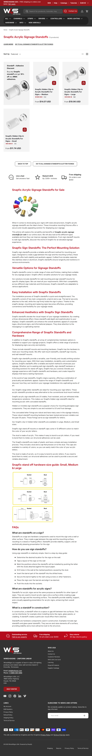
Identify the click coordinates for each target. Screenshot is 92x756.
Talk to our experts (19, 637)
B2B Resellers (8, 709)
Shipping (50, 748)
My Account (7, 706)
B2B (49, 3)
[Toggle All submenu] (10, 18)
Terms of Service (9, 720)
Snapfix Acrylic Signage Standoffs (19, 30)
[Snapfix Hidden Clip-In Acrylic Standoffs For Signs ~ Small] (16, 122)
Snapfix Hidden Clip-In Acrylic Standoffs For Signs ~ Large (73, 91)
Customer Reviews (54, 657)
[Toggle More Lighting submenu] (81, 18)
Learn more (8, 44)
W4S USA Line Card (54, 659)
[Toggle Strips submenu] (35, 18)
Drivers (41, 18)
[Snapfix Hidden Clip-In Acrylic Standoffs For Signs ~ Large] (75, 75)
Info (21, 23)
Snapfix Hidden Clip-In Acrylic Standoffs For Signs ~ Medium (44, 91)
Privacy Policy (8, 712)
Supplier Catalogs (53, 668)
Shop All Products (53, 665)
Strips (30, 18)
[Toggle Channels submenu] (24, 18)
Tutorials (73, 3)
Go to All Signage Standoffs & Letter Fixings (34, 44)
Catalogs (63, 3)
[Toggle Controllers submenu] (63, 18)
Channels (18, 18)
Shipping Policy (8, 718)
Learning (50, 662)
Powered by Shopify (26, 744)
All (6, 18)
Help (55, 3)
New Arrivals (35, 23)
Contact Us (51, 654)
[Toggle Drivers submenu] (47, 18)
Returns (58, 748)
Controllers (56, 18)
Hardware (9, 23)
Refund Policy (8, 715)
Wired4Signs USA (14, 744)
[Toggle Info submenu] (25, 22)
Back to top (23, 164)
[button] (87, 11)
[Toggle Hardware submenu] (16, 22)
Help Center (12, 689)
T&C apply (11, 4)
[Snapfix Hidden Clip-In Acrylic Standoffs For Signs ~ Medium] (46, 75)
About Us (51, 651)
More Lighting (73, 18)
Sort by (7, 54)
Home (5, 30)
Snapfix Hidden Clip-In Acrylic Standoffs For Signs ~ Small (14, 138)
